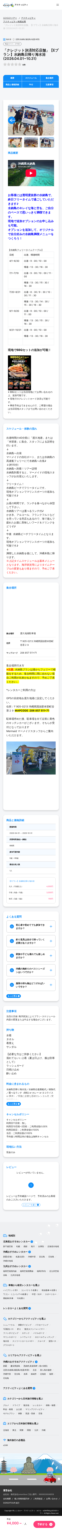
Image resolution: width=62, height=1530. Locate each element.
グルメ (6, 1405)
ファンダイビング (10, 1333)
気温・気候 (30, 1413)
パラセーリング (41, 1325)
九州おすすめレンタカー (15, 1266)
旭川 (33, 1246)
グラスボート (9, 1345)
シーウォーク (25, 1337)
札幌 (18, 1246)
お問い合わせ (52, 1498)
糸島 (5, 1275)
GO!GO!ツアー (10, 18)
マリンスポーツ (10, 1337)
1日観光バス (8, 1329)
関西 (29, 1430)
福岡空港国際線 (26, 1271)
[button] (11, 120)
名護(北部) (20, 1256)
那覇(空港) (7, 1256)
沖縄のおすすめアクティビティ (18, 1361)
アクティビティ (28, 18)
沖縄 (43, 1430)
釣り (19, 1329)
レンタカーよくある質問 (15, 1308)
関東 (22, 1430)
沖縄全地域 (8, 1261)
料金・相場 (8, 1409)
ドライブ (16, 1405)
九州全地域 (15, 1275)
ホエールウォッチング (44, 1337)
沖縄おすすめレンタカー (15, 1251)
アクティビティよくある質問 (17, 1388)
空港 (40, 1413)
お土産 (19, 1409)
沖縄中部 (32, 1256)
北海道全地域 (53, 1246)
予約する (42, 1524)
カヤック (26, 1333)
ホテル (39, 1511)
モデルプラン (9, 1413)
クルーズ (41, 1341)
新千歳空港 (8, 1246)
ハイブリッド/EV (10, 1290)
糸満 (25, 1374)
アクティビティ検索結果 (14, 21)
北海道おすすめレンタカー (16, 1241)
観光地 (26, 1405)
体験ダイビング (24, 1325)
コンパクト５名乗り (29, 1290)
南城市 (34, 1374)
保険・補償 (50, 1405)
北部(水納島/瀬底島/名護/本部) (16, 1370)
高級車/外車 (8, 1298)
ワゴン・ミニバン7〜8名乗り (15, 1294)
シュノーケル (9, 1325)
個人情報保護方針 (22, 1498)
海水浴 (6, 1341)
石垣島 (51, 1256)
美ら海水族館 (46, 1370)
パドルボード (39, 1333)
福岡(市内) (41, 1271)
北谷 (35, 1370)
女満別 (41, 1246)
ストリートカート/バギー (23, 1341)
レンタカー (37, 1405)
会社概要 (7, 1498)
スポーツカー (50, 1294)
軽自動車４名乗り (49, 1290)
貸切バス (52, 1341)
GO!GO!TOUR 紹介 (11, 1503)
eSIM (5, 1445)
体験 (20, 1413)
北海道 (43, 1374)
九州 (36, 1430)
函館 (25, 1246)
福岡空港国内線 (10, 1271)
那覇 (5, 1366)
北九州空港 (54, 1271)
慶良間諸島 (15, 1366)
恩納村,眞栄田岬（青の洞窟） (36, 1366)
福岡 (51, 1374)
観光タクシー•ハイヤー (34, 1329)
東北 (14, 1430)
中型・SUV (36, 1294)
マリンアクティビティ (35, 1409)
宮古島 (42, 1256)
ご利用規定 (38, 1498)
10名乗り (21, 1298)
